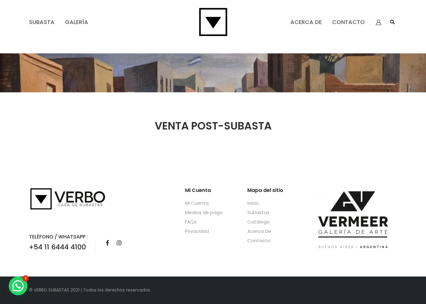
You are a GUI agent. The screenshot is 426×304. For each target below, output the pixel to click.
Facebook (107, 243)
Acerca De (306, 22)
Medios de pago (204, 212)
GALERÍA (76, 22)
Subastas (258, 212)
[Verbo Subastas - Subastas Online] (213, 22)
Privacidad (197, 231)
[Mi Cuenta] (378, 22)
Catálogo (258, 221)
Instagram (119, 243)
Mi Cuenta (197, 203)
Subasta (42, 22)
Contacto (348, 22)
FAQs (190, 221)
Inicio (253, 203)
